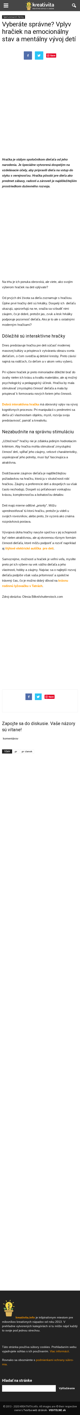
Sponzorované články (13, 16)
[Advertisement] (40, 112)
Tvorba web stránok (35, 1410)
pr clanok (27, 751)
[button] (74, 5)
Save (52, 55)
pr (16, 751)
